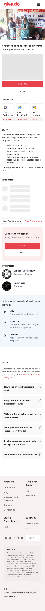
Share (22, 91)
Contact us (9, 509)
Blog (6, 492)
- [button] (14, 38)
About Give (9, 487)
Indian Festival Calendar (11, 499)
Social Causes (32, 523)
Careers (8, 505)
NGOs (28, 528)
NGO (6, 527)
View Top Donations (12, 221)
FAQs (28, 491)
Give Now (22, 83)
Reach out (31, 495)
